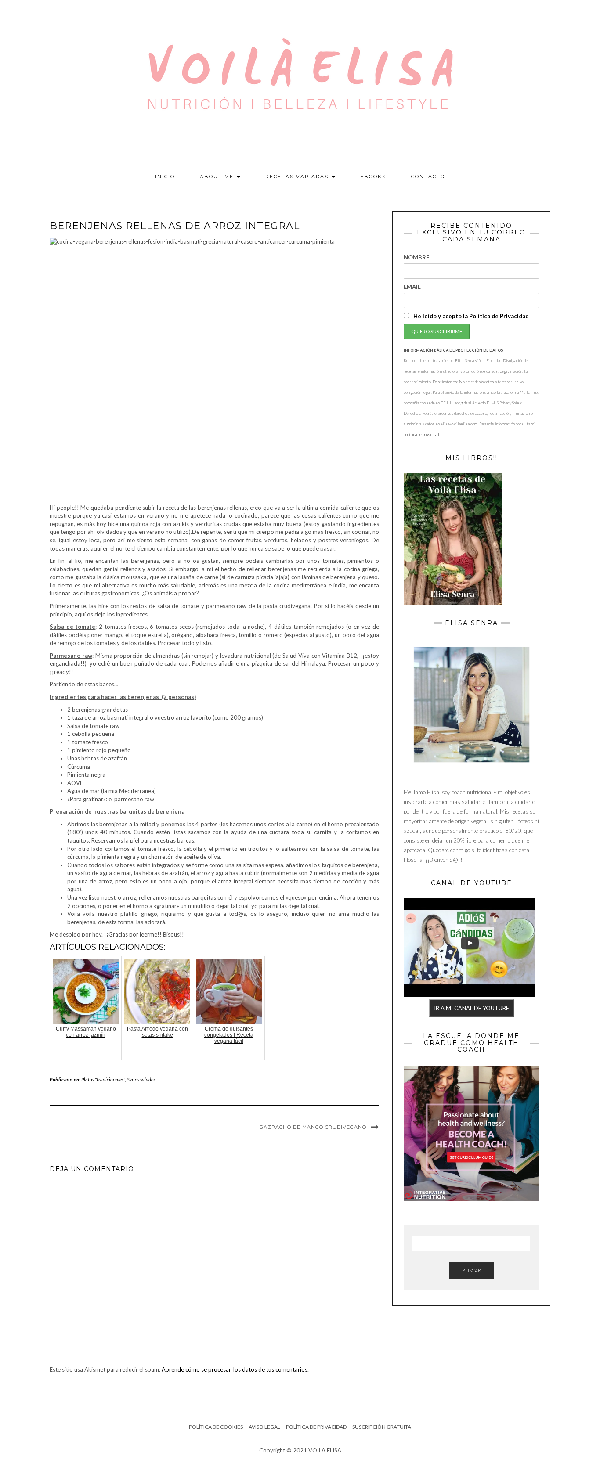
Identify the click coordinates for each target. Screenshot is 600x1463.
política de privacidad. (422, 434)
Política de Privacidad (316, 1426)
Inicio (165, 176)
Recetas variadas (298, 176)
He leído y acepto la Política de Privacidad (470, 316)
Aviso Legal (264, 1426)
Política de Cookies (216, 1426)
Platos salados (141, 1079)
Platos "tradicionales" (103, 1079)
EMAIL (412, 286)
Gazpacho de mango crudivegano (313, 1127)
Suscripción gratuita (381, 1426)
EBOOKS (373, 176)
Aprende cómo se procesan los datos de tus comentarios (234, 1369)
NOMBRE (416, 257)
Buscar (471, 1270)
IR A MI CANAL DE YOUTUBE (471, 1008)
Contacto (428, 176)
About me (218, 176)
